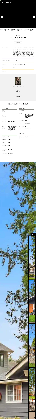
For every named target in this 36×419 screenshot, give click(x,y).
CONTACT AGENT (18, 96)
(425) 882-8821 (18, 91)
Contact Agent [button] (18, 42)
